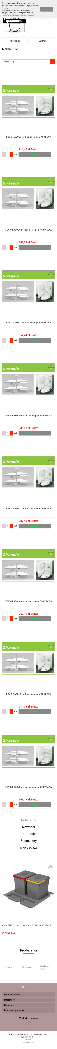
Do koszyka (33, 154)
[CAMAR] (28, 967)
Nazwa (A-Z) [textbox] (9, 62)
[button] (28, 994)
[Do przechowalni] (53, 154)
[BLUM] (11, 967)
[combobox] (28, 61)
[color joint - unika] (46, 967)
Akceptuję (46, 9)
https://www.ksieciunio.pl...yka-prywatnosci (18, 15)
